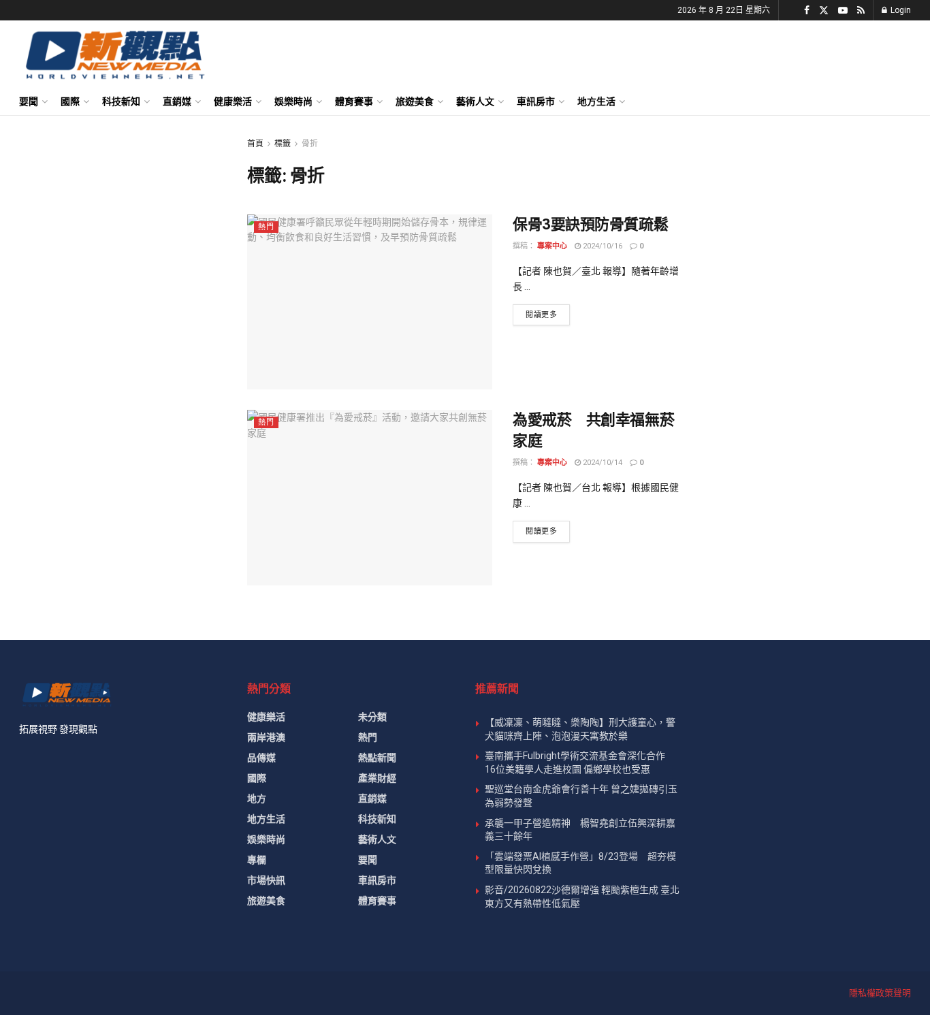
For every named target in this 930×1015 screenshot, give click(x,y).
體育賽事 (354, 101)
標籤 (282, 143)
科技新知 (121, 101)
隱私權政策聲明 (880, 993)
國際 (70, 101)
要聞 (28, 101)
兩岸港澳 (266, 737)
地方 (256, 798)
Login (899, 10)
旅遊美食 (415, 101)
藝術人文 (475, 101)
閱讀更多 (548, 314)
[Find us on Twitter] (824, 10)
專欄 (256, 859)
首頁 (255, 143)
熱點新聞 (377, 757)
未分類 (372, 716)
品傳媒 (261, 757)
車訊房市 (536, 101)
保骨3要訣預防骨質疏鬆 (590, 224)
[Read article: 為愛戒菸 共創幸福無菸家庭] (369, 497)
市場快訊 (266, 880)
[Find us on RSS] (861, 10)
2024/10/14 (601, 462)
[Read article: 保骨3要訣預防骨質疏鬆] (369, 301)
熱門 (266, 227)
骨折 (310, 143)
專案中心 (552, 246)
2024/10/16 (601, 246)
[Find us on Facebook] (806, 10)
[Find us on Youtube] (843, 10)
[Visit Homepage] (114, 54)
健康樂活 (233, 101)
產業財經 (377, 778)
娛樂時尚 (293, 101)
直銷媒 (177, 101)
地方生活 (596, 101)
